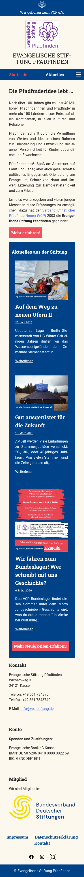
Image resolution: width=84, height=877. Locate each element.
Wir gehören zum (42, 12)
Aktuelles (55, 74)
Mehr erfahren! (25, 232)
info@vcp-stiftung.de (37, 709)
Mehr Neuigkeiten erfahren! (40, 646)
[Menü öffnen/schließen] (78, 74)
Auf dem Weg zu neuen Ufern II (36, 310)
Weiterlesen (24, 361)
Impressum (17, 837)
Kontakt (42, 843)
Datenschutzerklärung (56, 837)
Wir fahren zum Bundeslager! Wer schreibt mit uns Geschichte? (38, 570)
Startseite (18, 74)
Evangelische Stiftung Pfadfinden (42, 58)
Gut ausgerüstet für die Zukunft (40, 421)
